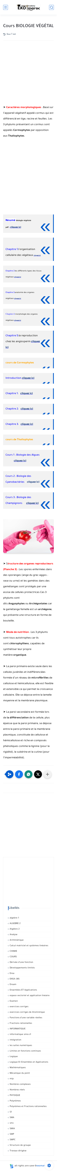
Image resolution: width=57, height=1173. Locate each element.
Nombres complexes (20, 1084)
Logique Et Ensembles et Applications (28, 1062)
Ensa (11, 973)
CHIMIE (13, 951)
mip (11, 1079)
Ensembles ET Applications (23, 990)
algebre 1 (14, 918)
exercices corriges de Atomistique (27, 1012)
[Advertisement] (28, 76)
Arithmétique (16, 940)
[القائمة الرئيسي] (5, 7)
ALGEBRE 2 (14, 923)
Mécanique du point (19, 1073)
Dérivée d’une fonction (21, 962)
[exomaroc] (28, 7)
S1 (10, 1112)
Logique (13, 1056)
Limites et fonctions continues (25, 1051)
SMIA (12, 1129)
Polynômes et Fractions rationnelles (28, 1106)
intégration (15, 1040)
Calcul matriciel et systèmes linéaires (28, 946)
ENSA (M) (14, 979)
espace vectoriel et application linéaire (29, 995)
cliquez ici (15, 227)
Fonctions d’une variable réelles (25, 1018)
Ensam (12, 984)
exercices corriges (18, 1007)
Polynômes (15, 1101)
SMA (11, 1117)
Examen (13, 1001)
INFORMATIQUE (17, 1029)
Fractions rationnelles (20, 1023)
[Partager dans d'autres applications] (47, 774)
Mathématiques (17, 1068)
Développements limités (22, 968)
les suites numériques (20, 1045)
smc (11, 1123)
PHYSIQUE (14, 1095)
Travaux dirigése (17, 1151)
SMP (11, 1134)
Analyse (13, 934)
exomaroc (42, 1166)
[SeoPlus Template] (11, 1166)
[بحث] (51, 7)
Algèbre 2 (14, 929)
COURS (13, 957)
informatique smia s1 (20, 1034)
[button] (19, 774)
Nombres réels (17, 1090)
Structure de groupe (20, 1145)
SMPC (12, 1140)
